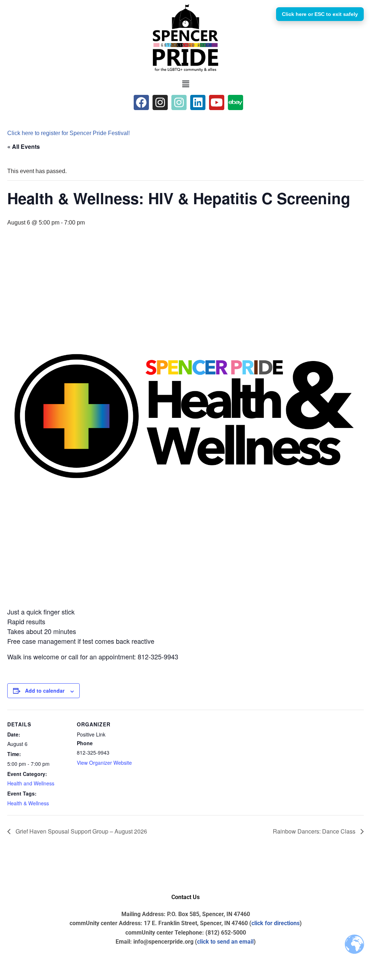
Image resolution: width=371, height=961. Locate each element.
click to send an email (225, 941)
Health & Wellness (28, 803)
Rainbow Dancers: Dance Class (315, 831)
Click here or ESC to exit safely (320, 14)
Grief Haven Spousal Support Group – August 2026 (80, 831)
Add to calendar (44, 690)
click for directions (275, 923)
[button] (185, 84)
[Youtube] (216, 102)
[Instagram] (160, 102)
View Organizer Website (104, 762)
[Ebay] (235, 102)
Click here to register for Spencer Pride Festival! (68, 133)
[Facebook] (141, 102)
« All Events (23, 146)
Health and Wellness (30, 783)
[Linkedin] (197, 102)
